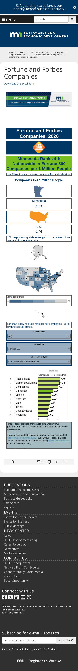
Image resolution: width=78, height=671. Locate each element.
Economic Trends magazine (22, 490)
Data (22, 52)
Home (10, 52)
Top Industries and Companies (47, 55)
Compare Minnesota (17, 55)
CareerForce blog (15, 544)
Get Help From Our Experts (21, 567)
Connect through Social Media (23, 572)
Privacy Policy (12, 576)
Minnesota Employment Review (24, 494)
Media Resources (15, 553)
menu (10, 19)
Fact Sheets (11, 503)
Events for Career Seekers (20, 517)
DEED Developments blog (20, 540)
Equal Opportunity (16, 580)
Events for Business (16, 521)
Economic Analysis (39, 52)
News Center (16, 530)
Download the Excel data (19, 83)
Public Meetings (14, 526)
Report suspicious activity (45, 9)
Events (10, 512)
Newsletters (11, 549)
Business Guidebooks (18, 498)
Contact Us (15, 558)
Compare (59, 52)
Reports (9, 507)
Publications (17, 484)
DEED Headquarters (17, 563)
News (7, 536)
